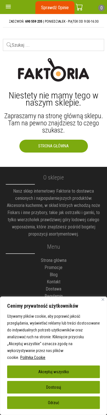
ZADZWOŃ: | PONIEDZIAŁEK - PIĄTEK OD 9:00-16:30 (53, 21)
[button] (8, 7)
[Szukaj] (6, 42)
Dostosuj (53, 387)
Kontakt (53, 281)
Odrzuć (53, 402)
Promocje (53, 267)
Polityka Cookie (32, 357)
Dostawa (53, 289)
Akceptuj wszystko (53, 371)
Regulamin (54, 296)
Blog (54, 274)
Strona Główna (53, 146)
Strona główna (53, 260)
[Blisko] (103, 299)
